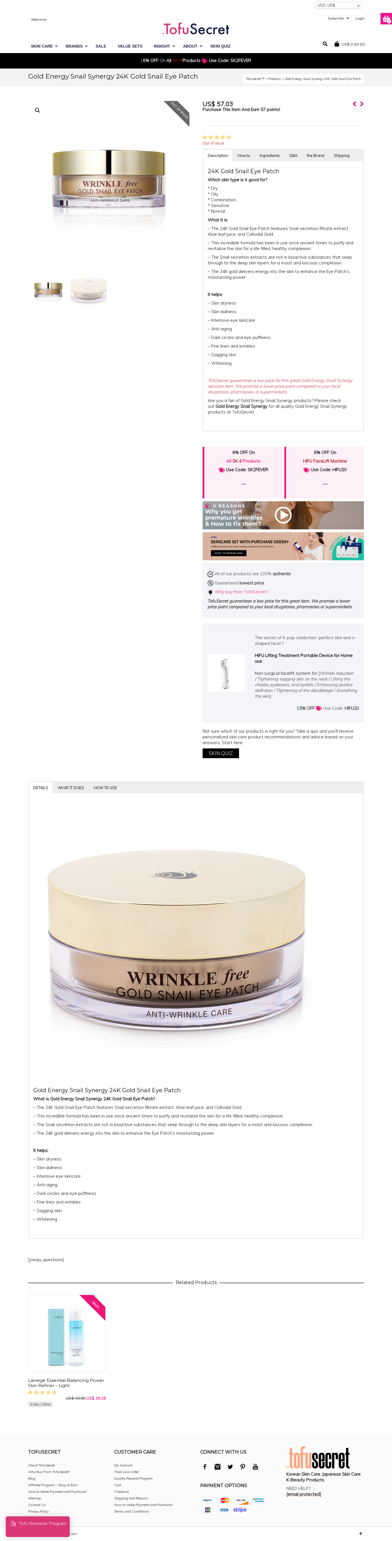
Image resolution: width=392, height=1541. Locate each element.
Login (360, 18)
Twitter (230, 1467)
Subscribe (336, 18)
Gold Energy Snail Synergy (242, 406)
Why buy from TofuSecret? (241, 591)
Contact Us (37, 1505)
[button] (37, 110)
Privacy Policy (38, 1511)
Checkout (121, 1491)
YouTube (255, 1467)
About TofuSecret (41, 1465)
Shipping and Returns (131, 1498)
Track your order (126, 1472)
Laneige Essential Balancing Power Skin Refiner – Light (66, 1383)
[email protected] (303, 1494)
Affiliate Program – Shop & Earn (53, 1485)
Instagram (217, 1467)
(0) (353, 44)
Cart (117, 1485)
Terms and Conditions (131, 1511)
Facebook (204, 1467)
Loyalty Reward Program (133, 1478)
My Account (123, 1465)
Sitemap (34, 1498)
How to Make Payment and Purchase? (57, 1491)
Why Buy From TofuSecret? (49, 1472)
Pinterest (242, 1467)
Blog (31, 1478)
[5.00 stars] (218, 137)
